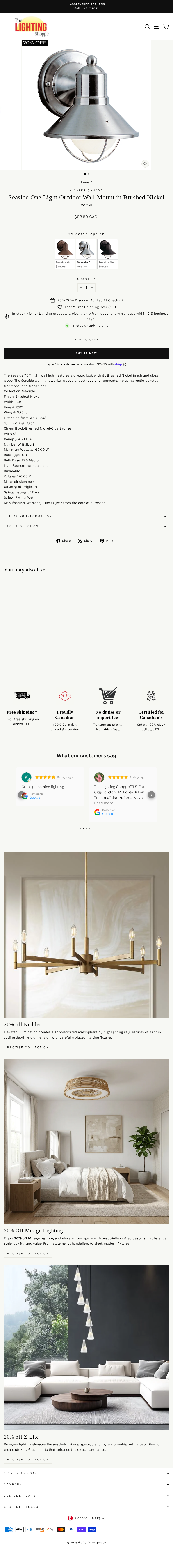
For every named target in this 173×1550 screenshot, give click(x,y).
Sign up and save (22, 1473)
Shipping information (29, 516)
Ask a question (23, 526)
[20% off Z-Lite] (86, 1347)
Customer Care (20, 1495)
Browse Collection (28, 1047)
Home (85, 182)
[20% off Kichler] (86, 935)
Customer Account (23, 1506)
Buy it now (87, 353)
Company (13, 1484)
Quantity (86, 278)
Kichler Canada (86, 190)
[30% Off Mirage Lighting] (86, 1141)
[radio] (65, 254)
